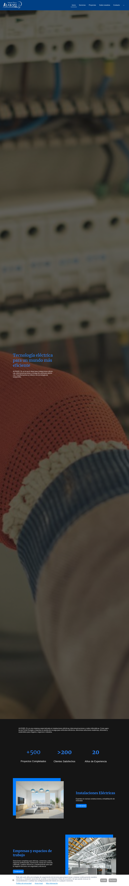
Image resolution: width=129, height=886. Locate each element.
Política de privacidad (24, 883)
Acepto (103, 880)
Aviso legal (39, 883)
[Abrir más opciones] (124, 5)
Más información (52, 883)
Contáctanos (81, 806)
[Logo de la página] (12, 5)
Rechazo (113, 880)
